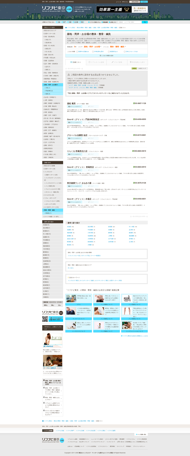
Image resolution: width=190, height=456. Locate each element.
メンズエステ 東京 (73, 280)
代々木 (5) (48, 51)
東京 (82, 22)
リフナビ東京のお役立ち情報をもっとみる (135, 336)
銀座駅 (131, 232)
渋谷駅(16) (46, 225)
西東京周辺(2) (48, 148)
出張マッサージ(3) (49, 33)
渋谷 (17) (48, 39)
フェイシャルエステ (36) (53, 189)
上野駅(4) (46, 264)
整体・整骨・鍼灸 (49, 210)
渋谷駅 (69, 226)
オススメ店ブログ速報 (111, 439)
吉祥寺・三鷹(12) (49, 139)
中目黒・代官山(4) (49, 57)
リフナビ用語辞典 (142, 439)
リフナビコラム (130, 439)
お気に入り (113, 22)
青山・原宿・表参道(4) (51, 73)
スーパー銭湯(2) (95, 255)
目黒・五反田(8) (49, 60)
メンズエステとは (72, 441)
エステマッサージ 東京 (101, 280)
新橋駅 (69, 236)
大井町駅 (90, 239)
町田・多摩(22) (48, 133)
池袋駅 (69, 230)
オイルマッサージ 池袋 (87, 280)
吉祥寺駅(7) (46, 288)
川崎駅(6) (46, 297)
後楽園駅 (131, 236)
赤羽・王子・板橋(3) (50, 130)
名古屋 (76, 22)
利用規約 (128, 446)
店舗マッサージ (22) (52, 175)
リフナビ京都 (80, 430)
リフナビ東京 (101, 430)
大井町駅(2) (46, 273)
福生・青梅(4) (48, 151)
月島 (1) (48, 88)
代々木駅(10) (47, 234)
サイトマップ (120, 446)
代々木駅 (131, 226)
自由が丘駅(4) (47, 270)
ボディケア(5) (85, 255)
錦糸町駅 (90, 242)
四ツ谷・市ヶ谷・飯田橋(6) (52, 118)
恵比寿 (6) (48, 42)
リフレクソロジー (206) (53, 201)
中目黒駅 (90, 230)
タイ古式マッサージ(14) (51, 207)
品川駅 (131, 230)
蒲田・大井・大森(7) (50, 115)
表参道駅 (69, 232)
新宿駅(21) (46, 231)
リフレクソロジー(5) (74, 255)
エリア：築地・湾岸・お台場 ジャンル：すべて (83, 85)
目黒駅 (110, 230)
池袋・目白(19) (48, 54)
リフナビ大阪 (60, 430)
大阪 (59, 22)
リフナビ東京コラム (95, 22)
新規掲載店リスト (84, 439)
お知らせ (70, 446)
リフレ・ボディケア (50, 198)
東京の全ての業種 (49, 166)
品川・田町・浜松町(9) (51, 63)
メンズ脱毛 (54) (50, 186)
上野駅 (110, 236)
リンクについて (111, 441)
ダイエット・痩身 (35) (52, 192)
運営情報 (112, 446)
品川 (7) (48, 66)
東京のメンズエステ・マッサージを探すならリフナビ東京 (96, 453)
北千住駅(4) (46, 276)
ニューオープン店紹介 (97, 439)
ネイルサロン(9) (49, 195)
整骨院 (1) (48, 213)
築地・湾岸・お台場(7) (51, 85)
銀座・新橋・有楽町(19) (51, 82)
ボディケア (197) (51, 204)
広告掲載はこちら (130, 441)
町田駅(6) (46, 282)
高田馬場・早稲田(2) (50, 79)
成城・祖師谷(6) (49, 127)
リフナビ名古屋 (90, 430)
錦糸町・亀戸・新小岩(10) (52, 136)
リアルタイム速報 (72, 439)
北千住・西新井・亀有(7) (51, 121)
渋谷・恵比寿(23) (49, 36)
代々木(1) (70, 268)
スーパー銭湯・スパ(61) (51, 216)
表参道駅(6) (46, 246)
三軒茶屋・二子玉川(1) (51, 124)
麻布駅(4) (46, 252)
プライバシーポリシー (139, 446)
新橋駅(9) (46, 258)
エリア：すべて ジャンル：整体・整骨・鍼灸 (83, 87)
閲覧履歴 (105, 22)
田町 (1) (48, 69)
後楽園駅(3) (46, 267)
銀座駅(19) (46, 255)
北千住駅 (111, 239)
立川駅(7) (46, 291)
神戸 (64, 22)
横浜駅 (69, 245)
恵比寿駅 (90, 226)
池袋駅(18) (46, 237)
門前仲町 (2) (49, 91)
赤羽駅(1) (46, 279)
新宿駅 (110, 226)
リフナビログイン (103, 446)
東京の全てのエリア (50, 30)
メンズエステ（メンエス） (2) (52, 179)
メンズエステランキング (97, 441)
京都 (70, 22)
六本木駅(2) (46, 249)
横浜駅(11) (46, 294)
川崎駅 (90, 245)
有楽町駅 (90, 236)
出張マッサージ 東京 (116, 280)
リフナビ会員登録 (91, 446)
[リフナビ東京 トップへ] (57, 9)
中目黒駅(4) (46, 240)
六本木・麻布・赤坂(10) (51, 75)
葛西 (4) (48, 94)
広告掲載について (79, 446)
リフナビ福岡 (111, 430)
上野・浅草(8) (48, 100)
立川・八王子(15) (49, 142)
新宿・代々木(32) (49, 45)
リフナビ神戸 (70, 430)
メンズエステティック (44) (53, 183)
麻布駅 (110, 232)
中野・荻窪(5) (48, 112)
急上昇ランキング (84, 441)
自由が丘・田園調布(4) (51, 109)
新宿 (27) (48, 48)
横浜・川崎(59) (48, 157)
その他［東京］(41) (50, 154)
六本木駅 (90, 232)
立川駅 (131, 242)
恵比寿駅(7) (46, 228)
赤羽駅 (131, 239)
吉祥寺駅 (111, 242)
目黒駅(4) (46, 243)
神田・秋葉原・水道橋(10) (52, 103)
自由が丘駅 (70, 239)
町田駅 (69, 242)
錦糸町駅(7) (46, 285)
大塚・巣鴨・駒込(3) (50, 106)
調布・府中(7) (48, 145)
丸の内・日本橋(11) (50, 97)
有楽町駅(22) (47, 261)
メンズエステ (48, 172)
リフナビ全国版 (48, 430)
